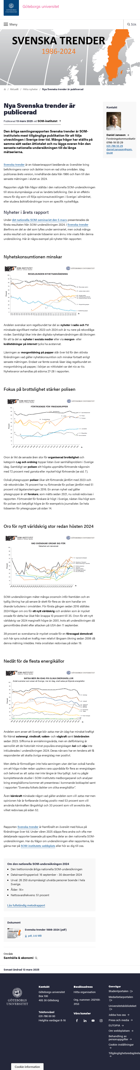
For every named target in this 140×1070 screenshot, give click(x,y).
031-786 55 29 (114, 146)
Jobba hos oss (118, 1015)
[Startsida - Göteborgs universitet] (17, 996)
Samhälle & (19, 957)
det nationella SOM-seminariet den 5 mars (39, 220)
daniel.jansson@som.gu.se (119, 151)
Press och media (119, 1020)
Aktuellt (14, 89)
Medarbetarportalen (122, 997)
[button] (61, 24)
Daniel (116, 134)
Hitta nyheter (30, 89)
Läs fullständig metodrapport (26, 905)
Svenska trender (14, 164)
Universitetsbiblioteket (122, 1007)
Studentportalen (121, 991)
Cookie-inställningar (121, 1044)
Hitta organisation (85, 992)
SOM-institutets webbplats (38, 846)
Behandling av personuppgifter (119, 1037)
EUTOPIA (115, 1025)
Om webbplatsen (120, 1030)
